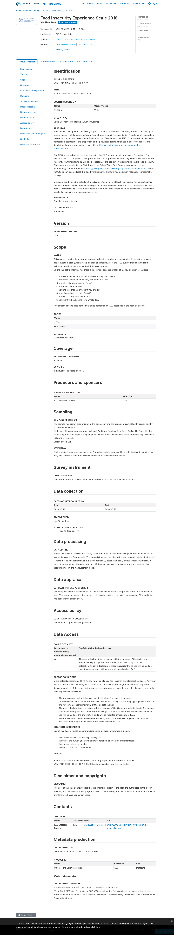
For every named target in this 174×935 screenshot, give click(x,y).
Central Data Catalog (31, 11)
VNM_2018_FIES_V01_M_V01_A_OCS (59, 11)
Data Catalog (87, 4)
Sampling (24, 96)
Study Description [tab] (26, 62)
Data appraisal (27, 117)
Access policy (27, 123)
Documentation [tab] (66, 61)
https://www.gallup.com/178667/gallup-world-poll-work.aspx (115, 168)
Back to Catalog (27, 915)
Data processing (28, 112)
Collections (111, 4)
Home (18, 11)
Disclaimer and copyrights (32, 133)
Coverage (25, 85)
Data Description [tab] (47, 61)
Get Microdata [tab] (85, 61)
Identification (26, 69)
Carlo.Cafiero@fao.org (95, 825)
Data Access (26, 128)
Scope (23, 79)
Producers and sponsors (32, 90)
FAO (42, 11)
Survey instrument (29, 101)
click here (96, 927)
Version (24, 74)
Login (154, 4)
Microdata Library (52, 4)
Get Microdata (68, 22)
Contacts (24, 139)
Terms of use (138, 4)
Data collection (27, 106)
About (99, 4)
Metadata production (30, 144)
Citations (124, 4)
